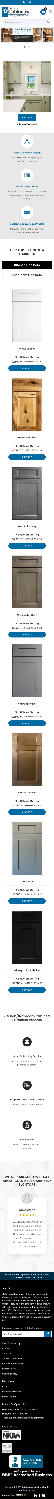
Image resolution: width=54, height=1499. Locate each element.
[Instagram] (43, 1495)
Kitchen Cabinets (27, 265)
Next (42, 94)
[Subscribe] (47, 1334)
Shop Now (27, 368)
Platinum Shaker (27, 703)
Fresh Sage (27, 881)
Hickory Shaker (27, 437)
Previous (11, 94)
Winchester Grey (27, 615)
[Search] (49, 22)
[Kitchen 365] (22, 1495)
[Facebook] (39, 1495)
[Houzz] (35, 1495)
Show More (30, 1246)
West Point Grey (27, 526)
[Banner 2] (27, 35)
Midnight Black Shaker (27, 970)
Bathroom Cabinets (27, 275)
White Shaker (27, 348)
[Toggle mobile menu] (50, 12)
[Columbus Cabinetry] (17, 12)
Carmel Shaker (27, 792)
